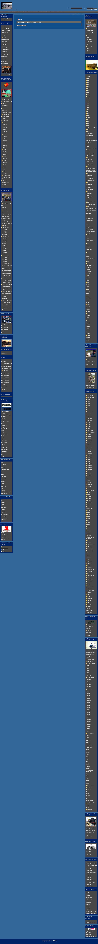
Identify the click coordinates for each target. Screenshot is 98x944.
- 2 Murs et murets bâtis (6, 268)
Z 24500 (89, 577)
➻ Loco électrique (89, 33)
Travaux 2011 (4, 240)
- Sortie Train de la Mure (91, 127)
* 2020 (4, 168)
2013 (88, 243)
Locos (89, 28)
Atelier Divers (5, 304)
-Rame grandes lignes (90, 802)
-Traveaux (88, 298)
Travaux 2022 (4, 261)
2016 (88, 275)
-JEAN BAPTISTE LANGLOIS (5, 45)
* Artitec (3, 490)
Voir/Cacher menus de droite (79, 13)
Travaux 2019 (4, 253)
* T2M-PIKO (3, 416)
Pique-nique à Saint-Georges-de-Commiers (91, 171)
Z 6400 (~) (90, 563)
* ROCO (3, 418)
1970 (89, 76)
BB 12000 (89, 728)
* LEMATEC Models (5, 428)
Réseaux (89, 486)
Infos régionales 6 (5, 380)
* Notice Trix (88, 877)
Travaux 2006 (4, 229)
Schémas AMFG (4, 209)
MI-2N (88, 573)
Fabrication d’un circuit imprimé (6, 289)
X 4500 (88, 518)
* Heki (2, 472)
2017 (88, 282)
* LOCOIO (3, 511)
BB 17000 (90, 455)
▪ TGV (88, 731)
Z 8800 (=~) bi (91, 569)
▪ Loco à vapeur (90, 397)
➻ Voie (87, 48)
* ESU (2, 454)
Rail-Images (5, 389)
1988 (88, 113)
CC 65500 (90, 426)
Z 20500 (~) (90, 571)
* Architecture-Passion (6, 491)
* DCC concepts (4, 518)
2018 (88, 289)
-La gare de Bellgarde (90, 231)
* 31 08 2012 (4, 138)
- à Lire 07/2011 (5, 107)
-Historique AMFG (5, 28)
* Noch (2, 474)
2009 (88, 202)
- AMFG (4, 103)
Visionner (3, 387)
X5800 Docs (88, 632)
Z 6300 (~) (90, 561)
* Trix (2, 423)
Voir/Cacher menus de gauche (19, 13)
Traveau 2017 (4, 250)
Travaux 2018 (4, 252)
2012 (88, 234)
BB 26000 (90, 463)
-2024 (88, 335)
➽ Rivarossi (88, 902)
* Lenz (2, 500)
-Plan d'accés (4, 35)
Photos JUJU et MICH (90, 387)
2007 (88, 195)
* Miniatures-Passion (5, 537)
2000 (89, 150)
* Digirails (3, 502)
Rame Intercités (89, 800)
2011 (88, 224)
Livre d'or (19, 11)
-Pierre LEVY (4, 51)
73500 (88, 584)
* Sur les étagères (5, 411)
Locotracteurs (91, 490)
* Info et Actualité (7, 99)
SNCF (87, 805)
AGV (88, 488)
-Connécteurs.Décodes (6, 221)
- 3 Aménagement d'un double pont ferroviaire (6, 271)
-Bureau (4, 37)
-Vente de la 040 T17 (90, 153)
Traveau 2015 (4, 247)
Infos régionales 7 (5, 382)
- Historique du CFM (7, 101)
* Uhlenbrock (4, 507)
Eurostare (90, 484)
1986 (88, 109)
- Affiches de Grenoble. (6, 112)
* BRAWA (3, 446)
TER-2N (87, 782)
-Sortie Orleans (89, 240)
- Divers (4, 108)
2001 (88, 152)
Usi (88, 602)
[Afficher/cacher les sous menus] (2, 37)
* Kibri (2, 483)
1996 (88, 131)
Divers (88, 594)
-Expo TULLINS (89, 164)
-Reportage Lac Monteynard (89, 212)
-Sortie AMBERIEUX (90, 180)
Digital (4, 213)
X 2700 (88, 531)
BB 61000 (90, 428)
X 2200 (88, 516)
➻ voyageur (88, 37)
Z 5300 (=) (90, 557)
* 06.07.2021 (4, 173)
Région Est (88, 932)
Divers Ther (90, 430)
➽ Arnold (88, 904)
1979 (88, 94)
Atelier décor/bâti (6, 279)
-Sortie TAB (88, 187)
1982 (88, 101)
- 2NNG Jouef (4, 298)
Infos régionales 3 (5, 377)
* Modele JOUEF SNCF (90, 880)
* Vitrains (3, 432)
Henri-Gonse (4, 61)
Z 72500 (89, 535)
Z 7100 (88, 553)
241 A (89, 407)
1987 (88, 111)
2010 (88, 206)
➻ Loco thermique (90, 32)
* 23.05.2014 (4, 152)
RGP (88, 520)
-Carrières (89, 267)
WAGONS (90, 588)
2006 (88, 191)
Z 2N (88, 565)
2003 (88, 166)
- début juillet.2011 (5, 182)
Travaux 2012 (4, 241)
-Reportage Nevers (90, 216)
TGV (88, 478)
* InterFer (3, 539)
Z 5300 (88, 555)
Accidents (89, 612)
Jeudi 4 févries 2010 (90, 634)
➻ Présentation (89, 851)
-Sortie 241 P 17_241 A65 (91, 204)
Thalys (89, 482)
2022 (88, 320)
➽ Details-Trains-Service (91, 913)
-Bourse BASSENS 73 (90, 241)
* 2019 (4, 164)
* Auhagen (3, 479)
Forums (14, 11)
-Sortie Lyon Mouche (90, 200)
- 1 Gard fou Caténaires (6, 267)
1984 (88, 105)
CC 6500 (89, 473)
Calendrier (9, 11)
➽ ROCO (88, 895)
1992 (88, 121)
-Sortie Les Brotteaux (90, 186)
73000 (88, 524)
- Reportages (5, 120)
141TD (89, 401)
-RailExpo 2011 (89, 232)
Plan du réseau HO (7, 203)
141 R (89, 399)
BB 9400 (89, 459)
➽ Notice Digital (89, 886)
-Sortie (89, 273)
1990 (89, 117)
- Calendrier (4, 118)
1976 (88, 88)
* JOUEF (3, 413)
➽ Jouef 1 (88, 892)
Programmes (4, 386)
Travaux (4, 225)
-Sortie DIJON (89, 184)
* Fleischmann (4, 442)
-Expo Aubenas (89, 135)
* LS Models (3, 420)
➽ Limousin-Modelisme (91, 911)
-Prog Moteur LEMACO (6, 218)
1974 (88, 84)
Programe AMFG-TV (7, 363)
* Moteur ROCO (89, 884)
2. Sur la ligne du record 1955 (91, 365)
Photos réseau (4, 325)
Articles (89, 359)
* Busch (3, 466)
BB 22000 (90, 469)
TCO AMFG (3, 207)
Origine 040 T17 (89, 626)
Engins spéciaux (91, 586)
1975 (88, 86)
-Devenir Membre (4, 32)
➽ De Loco (88, 920)
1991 (88, 119)
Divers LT (89, 504)
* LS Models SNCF (5, 421)
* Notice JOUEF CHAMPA (91, 863)
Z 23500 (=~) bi (91, 575)
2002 (88, 157)
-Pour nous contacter (5, 33)
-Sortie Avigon (89, 175)
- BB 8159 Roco (5, 296)
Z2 (87, 540)
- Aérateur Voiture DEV (6, 302)
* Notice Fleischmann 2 (91, 874)
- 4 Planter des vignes (6, 273)
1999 (88, 146)
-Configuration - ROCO (6, 214)
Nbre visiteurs (3, 11)
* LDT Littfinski (4, 516)
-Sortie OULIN (89, 193)
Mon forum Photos (90, 654)
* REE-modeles (4, 433)
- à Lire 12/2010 (5, 105)
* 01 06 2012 (4, 136)
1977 (88, 90)
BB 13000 (90, 476)
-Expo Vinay (88, 142)
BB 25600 (90, 445)
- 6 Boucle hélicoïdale (6, 277)
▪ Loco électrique (91, 432)
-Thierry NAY (4, 47)
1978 (88, 92)
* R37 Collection (4, 449)
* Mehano (3, 439)
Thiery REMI (3, 58)
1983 (88, 103)
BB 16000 (90, 453)
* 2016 (4, 156)
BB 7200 (89, 471)
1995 (88, 129)
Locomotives (90, 395)
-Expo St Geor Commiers (91, 140)
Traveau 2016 (4, 248)
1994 (88, 125)
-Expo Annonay (89, 133)
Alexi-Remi (3, 59)
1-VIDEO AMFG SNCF (5, 365)
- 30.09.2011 (4, 132)
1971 (88, 78)
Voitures (89, 592)
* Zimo (2, 505)
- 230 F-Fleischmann (6, 295)
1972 (88, 80)
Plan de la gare (4, 327)
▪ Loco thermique (91, 414)
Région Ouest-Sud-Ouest (91, 936)
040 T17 (89, 624)
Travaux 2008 (4, 232)
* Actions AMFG (6, 114)
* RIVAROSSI (4, 451)
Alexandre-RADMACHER (6, 65)
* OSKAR (3, 444)
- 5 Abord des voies (6, 275)
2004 (88, 173)
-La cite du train (89, 227)
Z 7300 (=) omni (91, 544)
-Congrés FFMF (89, 178)
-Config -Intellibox (5, 216)
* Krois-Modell (4, 519)
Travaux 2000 (6, 227)
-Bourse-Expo (89, 215)
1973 (88, 82)
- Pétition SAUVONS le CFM (6, 178)
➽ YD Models (89, 909)
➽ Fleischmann (89, 897)
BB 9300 (89, 451)
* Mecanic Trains (4, 534)
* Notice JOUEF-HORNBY (91, 861)
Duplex (89, 480)
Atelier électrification (7, 284)
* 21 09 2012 (4, 140)
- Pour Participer (6, 116)
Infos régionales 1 (5, 373)
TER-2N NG (89, 581)
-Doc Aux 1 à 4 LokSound (6, 223)
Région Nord (88, 934)
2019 (88, 297)
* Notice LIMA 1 (89, 868)
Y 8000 (88, 494)
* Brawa (3, 481)
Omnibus (88, 768)
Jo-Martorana (4, 56)
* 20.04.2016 (4, 158)
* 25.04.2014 (4, 151)
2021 (88, 313)
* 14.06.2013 (4, 145)
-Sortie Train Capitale (90, 168)
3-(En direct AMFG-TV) (6, 368)
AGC (88, 528)
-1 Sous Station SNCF (6, 280)
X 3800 (88, 514)
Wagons (89, 35)
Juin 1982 (88, 628)
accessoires (90, 46)
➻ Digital (88, 50)
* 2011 (4, 122)
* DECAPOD (3, 476)
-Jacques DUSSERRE (5, 39)
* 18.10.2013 (4, 147)
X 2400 (88, 510)
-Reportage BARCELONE (91, 208)
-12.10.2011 (4, 186)
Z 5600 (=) (90, 567)
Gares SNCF (88, 608)
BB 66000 (89, 496)
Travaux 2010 (6, 236)
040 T (89, 403)
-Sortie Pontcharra (90, 250)
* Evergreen (3, 478)
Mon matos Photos (90, 650)
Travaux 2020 (6, 255)
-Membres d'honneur (5, 30)
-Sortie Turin (89, 249)
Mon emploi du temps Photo (90, 657)
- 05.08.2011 (4, 127)
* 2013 (4, 142)
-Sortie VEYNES (89, 159)
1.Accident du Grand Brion (90, 362)
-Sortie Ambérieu (89, 218)
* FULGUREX (4, 452)
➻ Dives (87, 853)
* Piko (2, 430)
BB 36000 (90, 461)
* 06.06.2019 (4, 166)
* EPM (2, 456)
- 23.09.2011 (4, 131)
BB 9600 (88, 714)
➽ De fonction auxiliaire (91, 922)
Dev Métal (89, 598)
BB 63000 (89, 498)
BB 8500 (89, 443)
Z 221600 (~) (90, 579)
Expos (2, 332)
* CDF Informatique (5, 514)
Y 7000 (88, 492)
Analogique (5, 211)
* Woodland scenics (5, 469)
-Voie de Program (90, 265)
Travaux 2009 (4, 234)
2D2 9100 (90, 447)
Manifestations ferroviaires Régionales (56, 11)
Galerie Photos (91, 659)
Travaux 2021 (4, 259)
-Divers (88, 269)
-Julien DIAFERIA (5, 42)
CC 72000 (90, 420)
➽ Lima (87, 900)
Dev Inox (89, 600)
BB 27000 (90, 465)
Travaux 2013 (4, 243)
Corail (88, 596)
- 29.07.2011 (4, 126)
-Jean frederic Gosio (5, 52)
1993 (88, 123)
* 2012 (4, 134)
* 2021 (4, 171)
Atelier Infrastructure (7, 265)
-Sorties (88, 309)
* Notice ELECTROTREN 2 (91, 867)
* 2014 (4, 149)
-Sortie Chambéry (90, 161)
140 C (89, 410)
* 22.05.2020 (4, 169)
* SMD (2, 532)
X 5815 (89, 630)
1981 (88, 99)
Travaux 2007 (4, 231)
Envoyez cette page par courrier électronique (76, 14)
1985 (88, 107)
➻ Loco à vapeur (89, 30)
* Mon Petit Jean (4, 493)
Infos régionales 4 (5, 378)
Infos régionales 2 (5, 375)
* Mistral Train (4, 440)
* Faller (2, 471)
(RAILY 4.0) (3, 205)
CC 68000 (90, 422)
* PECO (2, 462)
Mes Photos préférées (90, 652)
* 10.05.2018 (4, 162)
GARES (89, 606)
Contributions (6, 263)
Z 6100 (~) (90, 559)
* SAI (2, 488)
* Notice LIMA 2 (89, 870)
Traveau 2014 (4, 245)
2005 (88, 182)
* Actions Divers (6, 175)
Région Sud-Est (89, 931)
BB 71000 (89, 502)
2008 (88, 199)
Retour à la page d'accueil (21, 25)
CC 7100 (89, 438)
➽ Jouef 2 (88, 893)
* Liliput (3, 427)
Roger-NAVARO (4, 63)
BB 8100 (89, 436)
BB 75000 (90, 418)
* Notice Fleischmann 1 (91, 872)
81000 (88, 526)
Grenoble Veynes (4, 353)
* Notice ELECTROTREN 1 (91, 865)
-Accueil (3, 27)
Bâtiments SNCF (89, 610)
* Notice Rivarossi (89, 875)
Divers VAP (90, 412)
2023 (88, 328)
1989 (88, 115)
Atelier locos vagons (7, 300)
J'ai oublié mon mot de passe (91, 9)
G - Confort (89, 604)
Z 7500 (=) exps (91, 546)
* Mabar (3, 437)
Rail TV (4, 384)
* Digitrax (3, 509)
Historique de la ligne (90, 385)
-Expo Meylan (89, 138)
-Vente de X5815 (89, 162)
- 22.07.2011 (4, 124)
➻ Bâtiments (88, 43)
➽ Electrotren (89, 899)
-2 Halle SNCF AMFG (6, 282)
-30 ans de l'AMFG (90, 155)
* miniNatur (3, 464)
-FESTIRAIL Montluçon (91, 210)
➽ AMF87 (88, 908)
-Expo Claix (88, 137)
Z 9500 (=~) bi (91, 550)
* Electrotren (4, 425)
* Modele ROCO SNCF (90, 882)
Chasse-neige (91, 590)
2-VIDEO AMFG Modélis (6, 366)
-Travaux (88, 226)
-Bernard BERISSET (5, 49)
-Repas (87, 238)
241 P (89, 405)
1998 (88, 144)
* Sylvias (3, 467)
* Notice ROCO (89, 879)
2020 (88, 304)
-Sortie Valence (89, 189)
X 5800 (88, 512)
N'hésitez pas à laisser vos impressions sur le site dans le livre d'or (34, 11)
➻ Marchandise (89, 39)
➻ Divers (88, 44)
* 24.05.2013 (4, 144)
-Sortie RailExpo (89, 220)
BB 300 (89, 434)
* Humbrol (3, 486)
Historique (3, 361)
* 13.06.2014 (4, 154)
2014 (88, 252)
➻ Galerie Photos (89, 854)
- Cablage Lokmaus (5, 220)
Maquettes (90, 41)
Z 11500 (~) (90, 548)
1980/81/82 (88, 635)
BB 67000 (90, 416)
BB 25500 (90, 440)
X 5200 (88, 522)
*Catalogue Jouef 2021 (6, 414)
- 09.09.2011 (4, 129)
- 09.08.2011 (4, 184)
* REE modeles (4, 447)
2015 (88, 261)
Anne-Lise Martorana (5, 54)
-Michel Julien (4, 41)
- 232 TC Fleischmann (6, 293)
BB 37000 (90, 467)
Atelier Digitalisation (7, 291)
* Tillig (2, 435)
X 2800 (88, 533)
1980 (89, 96)
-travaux (88, 322)
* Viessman (3, 485)
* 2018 (4, 160)
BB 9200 (89, 449)
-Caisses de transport (6, 306)
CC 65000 (90, 424)
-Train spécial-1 (89, 229)
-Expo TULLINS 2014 (90, 258)
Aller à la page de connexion (34, 22)
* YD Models (3, 512)
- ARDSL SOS (4, 110)
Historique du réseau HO (6, 201)
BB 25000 (90, 457)
